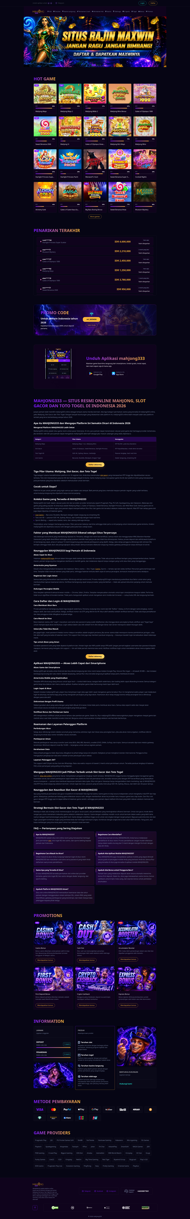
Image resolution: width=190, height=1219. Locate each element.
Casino (97, 569)
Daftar (153, 3)
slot (49, 840)
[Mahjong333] (38, 11)
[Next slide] (157, 42)
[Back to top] (35, 1207)
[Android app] (48, 3)
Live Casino (39, 515)
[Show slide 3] (97, 65)
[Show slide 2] (94, 65)
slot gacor (104, 475)
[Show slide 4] (100, 65)
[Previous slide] (33, 42)
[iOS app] (51, 3)
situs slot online (46, 776)
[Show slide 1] (89, 65)
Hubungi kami (125, 1084)
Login (142, 3)
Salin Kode (91, 325)
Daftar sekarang (95, 465)
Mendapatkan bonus (45, 960)
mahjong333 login (47, 558)
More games (95, 216)
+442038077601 (143, 1191)
